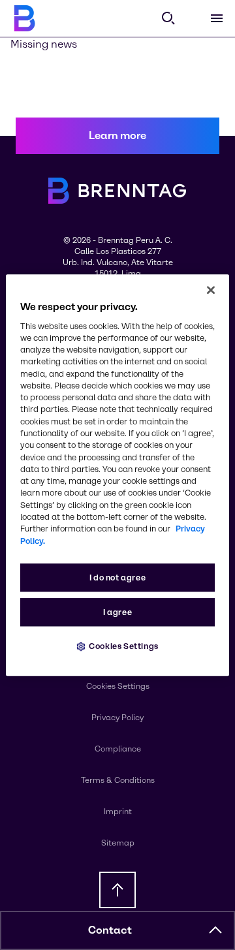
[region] (117, 475)
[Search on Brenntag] (168, 18)
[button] (215, 930)
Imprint (118, 811)
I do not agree (117, 577)
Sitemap (117, 842)
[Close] (210, 290)
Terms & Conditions (118, 780)
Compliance (118, 748)
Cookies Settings (124, 646)
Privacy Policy (117, 717)
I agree (117, 612)
